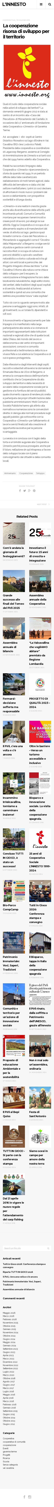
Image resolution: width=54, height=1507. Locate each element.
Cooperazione (26, 473)
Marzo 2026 (8, 1316)
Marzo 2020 (8, 1375)
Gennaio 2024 (9, 1345)
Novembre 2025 (10, 1323)
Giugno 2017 (9, 1385)
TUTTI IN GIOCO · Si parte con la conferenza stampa (14, 1157)
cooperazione (9, 1445)
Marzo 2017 (8, 1388)
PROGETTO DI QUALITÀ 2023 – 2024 (39, 703)
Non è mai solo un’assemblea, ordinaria (38, 1064)
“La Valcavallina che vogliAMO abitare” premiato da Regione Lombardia (39, 653)
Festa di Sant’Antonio (37, 1114)
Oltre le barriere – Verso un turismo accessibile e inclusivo (39, 755)
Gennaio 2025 (9, 1329)
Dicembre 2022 (10, 1362)
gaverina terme (10, 1451)
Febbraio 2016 (9, 1404)
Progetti (6, 1455)
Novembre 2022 (10, 1365)
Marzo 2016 (8, 1401)
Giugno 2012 (9, 1424)
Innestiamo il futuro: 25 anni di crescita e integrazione (38, 554)
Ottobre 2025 (9, 1326)
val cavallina (8, 1468)
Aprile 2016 (8, 1398)
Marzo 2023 (8, 1359)
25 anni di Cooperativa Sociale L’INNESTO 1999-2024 (40, 862)
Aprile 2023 (8, 1355)
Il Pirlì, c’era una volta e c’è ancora (13, 750)
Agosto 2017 (9, 1381)
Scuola (6, 1461)
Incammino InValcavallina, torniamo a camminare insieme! (12, 806)
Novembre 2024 (10, 1332)
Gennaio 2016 (9, 1408)
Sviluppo (40, 473)
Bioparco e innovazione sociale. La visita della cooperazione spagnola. (39, 808)
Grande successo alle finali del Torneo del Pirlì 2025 (13, 602)
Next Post (42, 504)
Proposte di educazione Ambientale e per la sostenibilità (11, 1069)
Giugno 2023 (9, 1352)
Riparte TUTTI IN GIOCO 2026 (18, 1272)
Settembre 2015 (10, 1411)
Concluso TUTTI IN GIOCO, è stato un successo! (13, 860)
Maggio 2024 (9, 1342)
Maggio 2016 (9, 1394)
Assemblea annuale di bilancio (10, 647)
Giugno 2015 (9, 1414)
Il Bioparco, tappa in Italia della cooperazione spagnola (38, 965)
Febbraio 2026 (10, 1319)
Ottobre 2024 (9, 1336)
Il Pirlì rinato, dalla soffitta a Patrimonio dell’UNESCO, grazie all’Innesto (40, 1017)
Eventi (5, 1448)
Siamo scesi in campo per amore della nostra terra (38, 1157)
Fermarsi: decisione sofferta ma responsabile (11, 705)
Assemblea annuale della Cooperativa (37, 600)
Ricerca (6, 1458)
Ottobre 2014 (9, 1418)
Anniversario (10, 473)
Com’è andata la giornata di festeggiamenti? (14, 552)
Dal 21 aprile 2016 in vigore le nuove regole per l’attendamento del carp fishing (13, 1209)
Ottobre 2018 (9, 1378)
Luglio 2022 (8, 1372)
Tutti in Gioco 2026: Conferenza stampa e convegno (38, 914)
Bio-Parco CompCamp (10, 907)
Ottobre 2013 (9, 1421)
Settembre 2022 (10, 1368)
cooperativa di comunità (14, 1442)
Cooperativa (9, 20)
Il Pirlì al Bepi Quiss (11, 1114)
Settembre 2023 (10, 1349)
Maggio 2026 (9, 1313)
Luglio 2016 (8, 1391)
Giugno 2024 (9, 1339)
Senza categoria (10, 1465)
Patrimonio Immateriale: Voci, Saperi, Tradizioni (11, 963)
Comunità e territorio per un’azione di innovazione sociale (11, 1017)
